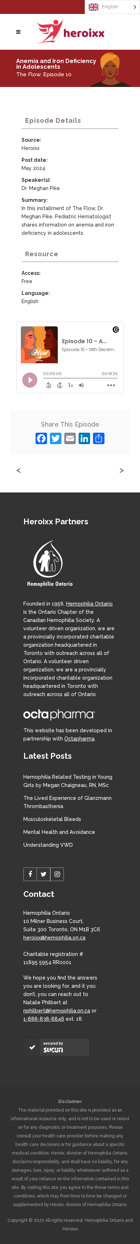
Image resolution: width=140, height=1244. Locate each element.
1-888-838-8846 (43, 1019)
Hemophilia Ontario (89, 604)
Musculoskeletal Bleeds (52, 819)
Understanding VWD (48, 845)
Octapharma (79, 739)
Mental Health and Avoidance (59, 832)
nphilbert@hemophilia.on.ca (56, 1011)
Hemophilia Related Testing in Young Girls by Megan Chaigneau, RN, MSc (67, 781)
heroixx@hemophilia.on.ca (54, 938)
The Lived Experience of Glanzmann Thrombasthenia (67, 802)
